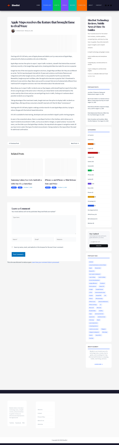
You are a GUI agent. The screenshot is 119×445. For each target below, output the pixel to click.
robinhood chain (101, 317)
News (20, 187)
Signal (98, 320)
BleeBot (16, 5)
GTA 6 (90, 292)
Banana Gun (98, 268)
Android (90, 140)
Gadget (90, 157)
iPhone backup (99, 298)
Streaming (90, 201)
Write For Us (41, 421)
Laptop (90, 179)
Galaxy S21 (101, 286)
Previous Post (14, 143)
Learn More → (99, 364)
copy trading (92, 277)
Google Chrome (99, 289)
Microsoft (91, 307)
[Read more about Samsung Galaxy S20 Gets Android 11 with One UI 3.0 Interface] (27, 167)
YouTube (91, 338)
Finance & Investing (93, 153)
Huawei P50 (98, 295)
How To (56, 5)
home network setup (100, 292)
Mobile (64, 5)
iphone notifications (103, 301)
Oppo (90, 314)
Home (38, 5)
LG (100, 304)
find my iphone (92, 286)
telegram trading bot (94, 332)
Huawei (91, 295)
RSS (23, 423)
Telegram (103, 329)
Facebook (102, 283)
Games (89, 161)
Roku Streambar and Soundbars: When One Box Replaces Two (98, 120)
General (90, 166)
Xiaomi (90, 335)
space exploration (93, 323)
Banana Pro (91, 271)
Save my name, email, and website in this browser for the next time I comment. (38, 247)
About (91, 5)
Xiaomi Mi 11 (98, 335)
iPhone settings (93, 304)
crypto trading (101, 277)
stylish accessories (93, 329)
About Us (40, 410)
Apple (90, 268)
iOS (105, 295)
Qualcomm (92, 317)
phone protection (99, 314)
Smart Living (91, 197)
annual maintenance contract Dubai (97, 265)
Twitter (11, 423)
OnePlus (101, 311)
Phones (90, 192)
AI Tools (90, 135)
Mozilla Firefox (92, 311)
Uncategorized (92, 210)
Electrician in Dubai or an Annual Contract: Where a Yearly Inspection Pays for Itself (98, 99)
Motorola (99, 307)
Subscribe (98, 246)
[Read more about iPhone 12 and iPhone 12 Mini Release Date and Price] (61, 167)
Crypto (89, 148)
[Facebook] (106, 5)
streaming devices (93, 326)
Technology (47, 5)
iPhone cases (92, 301)
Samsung (91, 320)
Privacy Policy (41, 417)
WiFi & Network (92, 219)
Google (91, 289)
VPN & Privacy (91, 214)
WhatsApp (104, 332)
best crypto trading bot (94, 274)
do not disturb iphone (94, 280)
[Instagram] (111, 5)
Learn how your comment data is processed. (45, 262)
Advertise (40, 424)
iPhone (89, 175)
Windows (90, 223)
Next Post (75, 143)
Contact (99, 5)
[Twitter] (108, 5)
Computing (81, 5)
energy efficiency (93, 283)
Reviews (72, 5)
